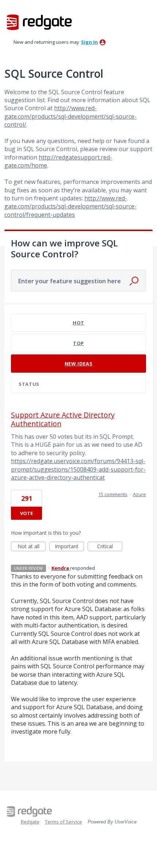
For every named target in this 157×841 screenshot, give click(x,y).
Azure (139, 494)
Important (69, 547)
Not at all (32, 547)
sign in (89, 42)
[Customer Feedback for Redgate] (39, 22)
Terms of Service (63, 821)
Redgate (30, 821)
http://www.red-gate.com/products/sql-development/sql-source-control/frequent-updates (70, 206)
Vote (26, 513)
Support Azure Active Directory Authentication (63, 419)
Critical (109, 547)
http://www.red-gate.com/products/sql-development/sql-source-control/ (70, 116)
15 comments (112, 494)
